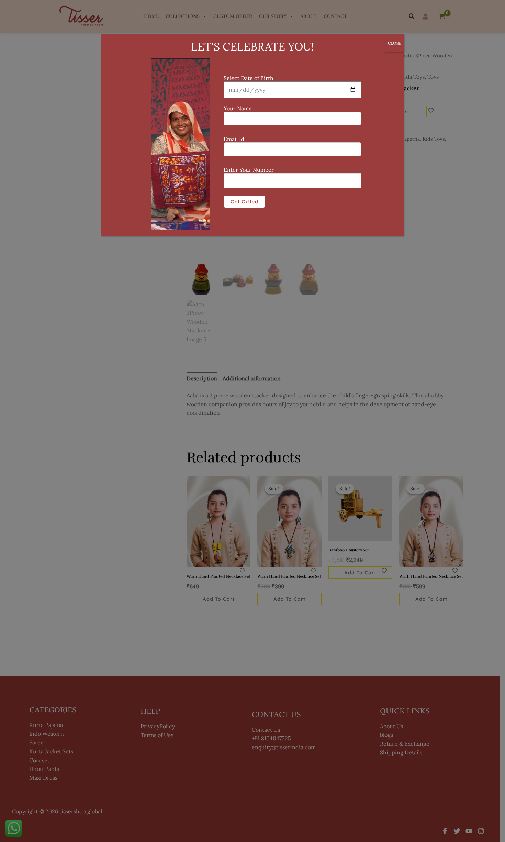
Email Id (234, 138)
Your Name (238, 108)
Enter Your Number (249, 169)
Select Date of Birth (248, 78)
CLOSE (394, 43)
